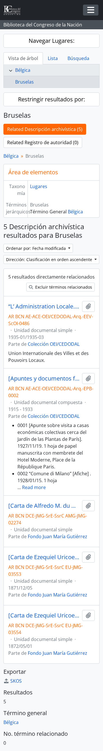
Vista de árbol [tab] (23, 58)
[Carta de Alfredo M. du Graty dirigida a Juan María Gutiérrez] (44, 505)
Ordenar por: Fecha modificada (36, 248)
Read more (34, 487)
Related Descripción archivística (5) (44, 129)
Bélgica (22, 70)
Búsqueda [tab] (78, 58)
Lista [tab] (53, 58)
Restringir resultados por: (51, 99)
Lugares (38, 186)
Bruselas (24, 82)
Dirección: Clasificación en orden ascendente (49, 259)
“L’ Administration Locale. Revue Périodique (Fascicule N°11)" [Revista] (44, 306)
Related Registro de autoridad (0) (42, 142)
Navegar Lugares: (51, 41)
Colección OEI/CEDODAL (54, 344)
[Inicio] (14, 10)
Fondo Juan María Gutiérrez (57, 536)
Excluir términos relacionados (63, 287)
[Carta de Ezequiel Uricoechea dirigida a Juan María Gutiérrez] (44, 557)
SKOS (16, 681)
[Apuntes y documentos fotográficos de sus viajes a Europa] (44, 378)
